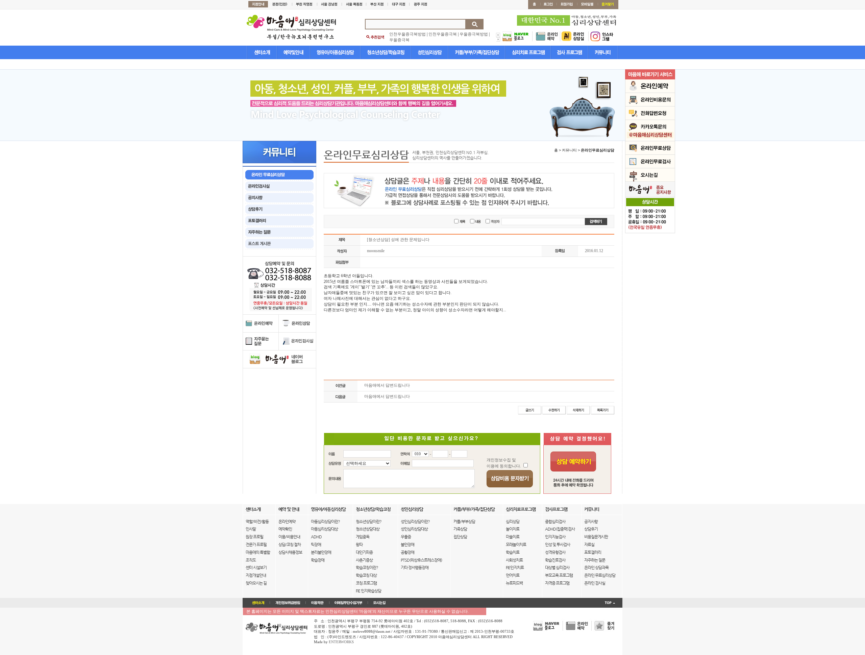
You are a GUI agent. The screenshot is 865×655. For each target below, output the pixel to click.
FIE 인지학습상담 (368, 590)
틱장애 (316, 544)
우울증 (406, 536)
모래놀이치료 (516, 544)
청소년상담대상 (367, 529)
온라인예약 (286, 521)
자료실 (589, 544)
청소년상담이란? (368, 521)
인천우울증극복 (442, 34)
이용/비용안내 (289, 536)
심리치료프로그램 (521, 509)
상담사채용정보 (290, 552)
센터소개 (253, 509)
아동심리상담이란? (325, 521)
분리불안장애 (321, 552)
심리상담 (512, 521)
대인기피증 (364, 552)
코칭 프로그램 (366, 583)
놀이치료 (512, 529)
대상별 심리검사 (557, 567)
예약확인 (285, 529)
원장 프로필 (254, 536)
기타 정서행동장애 (414, 567)
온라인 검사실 (594, 583)
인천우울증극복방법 (407, 34)
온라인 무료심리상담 (599, 575)
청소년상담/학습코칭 (373, 509)
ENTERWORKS (341, 642)
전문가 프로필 (256, 544)
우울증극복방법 (474, 34)
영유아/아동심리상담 (328, 509)
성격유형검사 (555, 552)
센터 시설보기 (256, 567)
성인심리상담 (412, 509)
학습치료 (512, 552)
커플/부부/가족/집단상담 (474, 509)
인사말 (251, 529)
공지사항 (591, 521)
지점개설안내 (256, 575)
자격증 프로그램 (557, 583)
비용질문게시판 (596, 536)
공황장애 (407, 552)
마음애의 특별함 (258, 552)
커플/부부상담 (464, 521)
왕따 (359, 544)
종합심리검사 (555, 521)
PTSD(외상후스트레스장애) (421, 560)
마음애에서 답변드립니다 (387, 385)
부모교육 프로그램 (559, 575)
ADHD (316, 536)
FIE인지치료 (515, 567)
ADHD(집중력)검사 (560, 529)
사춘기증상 (364, 560)
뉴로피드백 (514, 583)
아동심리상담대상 (324, 529)
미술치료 (512, 536)
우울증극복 (399, 40)
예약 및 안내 (288, 509)
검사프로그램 (556, 509)
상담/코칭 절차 (289, 544)
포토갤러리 (592, 552)
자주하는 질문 (594, 560)
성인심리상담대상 (414, 529)
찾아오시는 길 (256, 583)
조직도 (251, 560)
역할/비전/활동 (257, 521)
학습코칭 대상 (366, 575)
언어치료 (512, 575)
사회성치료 (514, 560)
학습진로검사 (555, 560)
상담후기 (591, 529)
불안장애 (407, 544)
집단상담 (460, 536)
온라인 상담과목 (596, 567)
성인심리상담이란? (415, 521)
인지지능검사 (555, 536)
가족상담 (460, 529)
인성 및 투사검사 (557, 544)
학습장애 (317, 560)
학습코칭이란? (367, 567)
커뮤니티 (591, 509)
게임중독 (362, 536)
